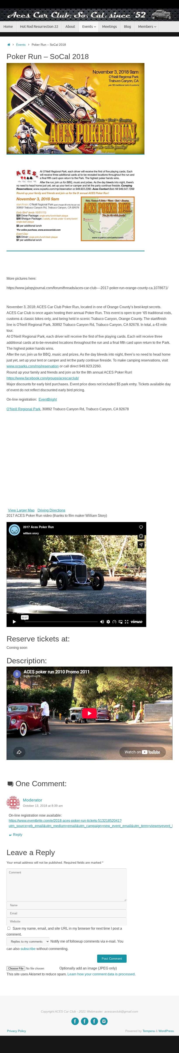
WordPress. (166, 1031)
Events (21, 44)
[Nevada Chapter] (94, 1021)
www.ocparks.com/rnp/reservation (33, 366)
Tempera (149, 1031)
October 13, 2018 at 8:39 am (43, 805)
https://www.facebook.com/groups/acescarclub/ (43, 378)
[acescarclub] (104, 1021)
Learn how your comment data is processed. (101, 974)
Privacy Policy (16, 1031)
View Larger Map (21, 510)
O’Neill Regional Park (23, 409)
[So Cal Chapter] (75, 1021)
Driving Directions (51, 510)
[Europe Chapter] (84, 1021)
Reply (17, 834)
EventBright (48, 399)
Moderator (32, 800)
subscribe (28, 949)
